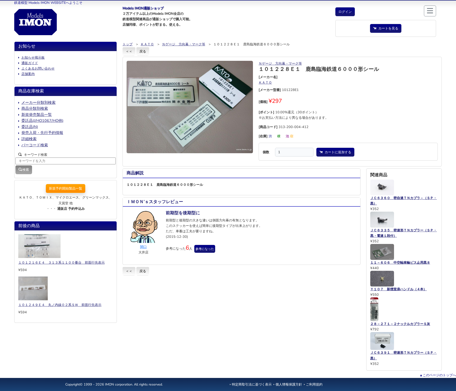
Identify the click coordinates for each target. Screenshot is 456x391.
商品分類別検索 (34, 108)
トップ (128, 44)
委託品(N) (29, 126)
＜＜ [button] (129, 51)
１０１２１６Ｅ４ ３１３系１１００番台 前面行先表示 (61, 262)
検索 (25, 169)
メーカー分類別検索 (38, 102)
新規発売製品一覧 (36, 114)
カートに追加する (337, 152)
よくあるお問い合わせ (38, 68)
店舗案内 (28, 74)
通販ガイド (29, 63)
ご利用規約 (314, 384)
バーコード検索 (34, 145)
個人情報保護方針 (289, 384)
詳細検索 (29, 139)
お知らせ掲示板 (33, 57)
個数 (266, 152)
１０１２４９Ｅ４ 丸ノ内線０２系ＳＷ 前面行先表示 (59, 304)
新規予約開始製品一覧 (65, 188)
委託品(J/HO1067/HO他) (42, 120)
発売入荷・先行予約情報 (42, 132)
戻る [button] (142, 51)
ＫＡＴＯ (147, 44)
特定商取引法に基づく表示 (252, 384)
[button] (345, 11)
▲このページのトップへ (437, 375)
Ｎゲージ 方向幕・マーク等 (183, 44)
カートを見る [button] (387, 28)
